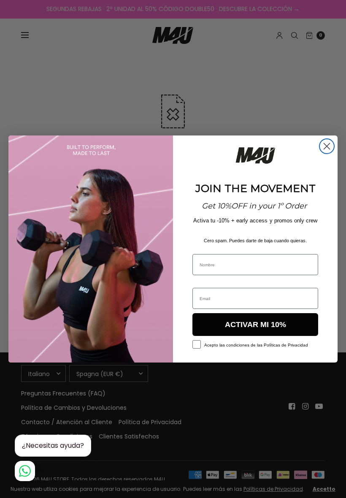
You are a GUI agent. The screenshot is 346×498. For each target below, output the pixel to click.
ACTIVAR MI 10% (255, 324)
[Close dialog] (326, 146)
